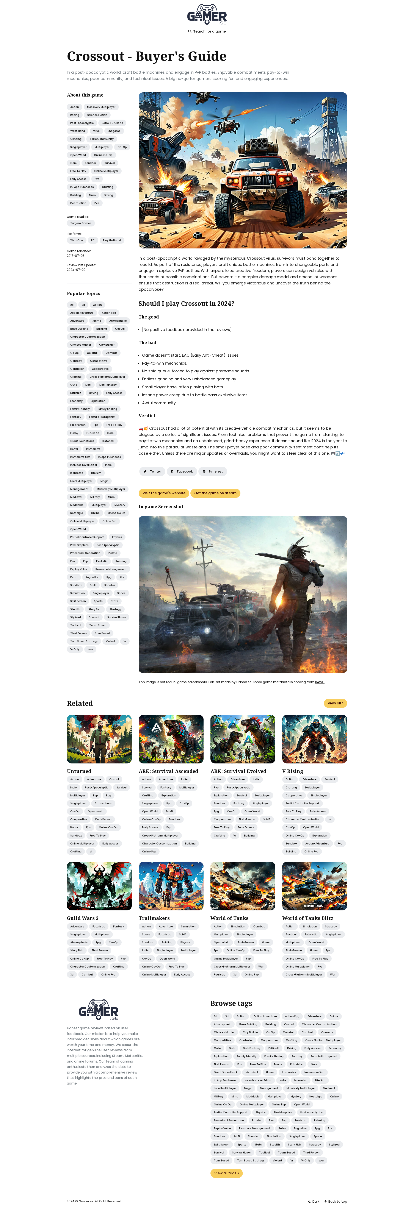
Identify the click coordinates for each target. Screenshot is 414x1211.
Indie (108, 465)
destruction (78, 203)
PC (93, 240)
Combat (111, 353)
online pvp (149, 851)
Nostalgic (76, 513)
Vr (125, 641)
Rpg (109, 577)
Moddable (76, 505)
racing (74, 115)
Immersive (93, 449)
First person (78, 425)
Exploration (98, 401)
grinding (76, 139)
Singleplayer (101, 593)
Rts (122, 577)
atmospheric (103, 803)
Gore (110, 433)
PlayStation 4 (112, 240)
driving (108, 195)
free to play (78, 171)
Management (79, 489)
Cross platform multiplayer (107, 377)
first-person (103, 819)
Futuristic (92, 433)
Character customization (87, 337)
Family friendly (80, 409)
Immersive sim (80, 457)
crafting (107, 187)
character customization (159, 843)
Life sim (96, 473)
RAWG (320, 682)
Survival (94, 617)
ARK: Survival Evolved (238, 771)
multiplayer (102, 147)
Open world (78, 529)
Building (101, 329)
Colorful (92, 353)
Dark (88, 385)
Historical (108, 441)
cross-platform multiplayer (160, 835)
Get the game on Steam (215, 493)
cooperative (78, 819)
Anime (97, 321)
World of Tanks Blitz (307, 918)
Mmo (111, 497)
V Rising (292, 771)
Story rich (94, 609)
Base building (79, 329)
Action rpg (109, 313)
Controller (77, 369)
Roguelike (92, 577)
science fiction (97, 115)
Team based (97, 625)
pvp (97, 179)
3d (83, 305)
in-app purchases (82, 187)
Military (95, 497)
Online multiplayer (82, 521)
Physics (117, 537)
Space (121, 593)
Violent (110, 641)
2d (72, 305)
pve (96, 203)
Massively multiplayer (111, 489)
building (75, 195)
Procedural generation (85, 553)
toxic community (102, 139)
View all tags (225, 1173)
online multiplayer (106, 171)
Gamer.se (86, 1201)
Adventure (77, 321)
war (260, 966)
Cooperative (100, 369)
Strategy (115, 609)
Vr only (75, 649)
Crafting (76, 377)
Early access (114, 393)
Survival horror (116, 617)
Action (74, 107)
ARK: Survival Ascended (168, 771)
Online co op (116, 513)
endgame (114, 131)
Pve (72, 561)
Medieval (76, 497)
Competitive (98, 361)
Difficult (75, 393)
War (90, 649)
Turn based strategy (84, 641)
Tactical (75, 625)
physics (185, 942)
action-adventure (317, 843)
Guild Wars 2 (83, 918)
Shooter (109, 585)
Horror (74, 449)
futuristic (99, 926)
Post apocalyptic (108, 545)
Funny (74, 433)
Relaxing (121, 561)
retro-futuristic (112, 123)
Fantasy (75, 417)
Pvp (85, 561)
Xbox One (76, 240)
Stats (114, 601)
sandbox (90, 163)
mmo (92, 195)
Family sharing (107, 409)
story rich (76, 950)
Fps (96, 425)
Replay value (78, 569)
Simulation (77, 593)
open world (78, 155)
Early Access (78, 179)
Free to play (114, 425)
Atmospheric (118, 321)
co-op (122, 147)
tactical (291, 934)
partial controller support (302, 803)
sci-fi (169, 811)
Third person (78, 633)
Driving (93, 393)
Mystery (119, 505)
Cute (73, 385)
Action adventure (82, 313)
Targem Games (80, 223)
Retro (73, 577)
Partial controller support (87, 537)
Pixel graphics (79, 545)
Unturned (79, 771)
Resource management (111, 569)
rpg (108, 795)
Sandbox (76, 585)
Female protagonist (102, 417)
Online (95, 513)
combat (87, 974)
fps (88, 827)
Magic (104, 481)
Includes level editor (83, 465)
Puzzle (112, 553)
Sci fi (93, 585)
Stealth (75, 609)
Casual (120, 329)
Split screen (78, 601)
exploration (169, 795)
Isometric (76, 473)
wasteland (77, 131)
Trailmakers (154, 918)
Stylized (75, 617)
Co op (74, 353)
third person (99, 950)
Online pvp (109, 521)
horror (74, 827)
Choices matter (80, 344)
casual (114, 779)
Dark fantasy (108, 385)
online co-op (103, 155)
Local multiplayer (81, 481)
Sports (98, 601)
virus (96, 131)
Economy (76, 401)
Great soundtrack (82, 441)
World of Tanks (229, 918)
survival (110, 163)
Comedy (76, 361)
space (146, 934)
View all (334, 703)
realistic (219, 974)
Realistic (101, 561)
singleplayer (78, 147)
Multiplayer (99, 505)
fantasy (165, 787)
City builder (106, 344)
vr (91, 851)
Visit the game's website (164, 493)
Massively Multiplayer (101, 107)
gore (73, 163)
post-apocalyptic (82, 123)
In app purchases (109, 457)
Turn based (102, 633)
